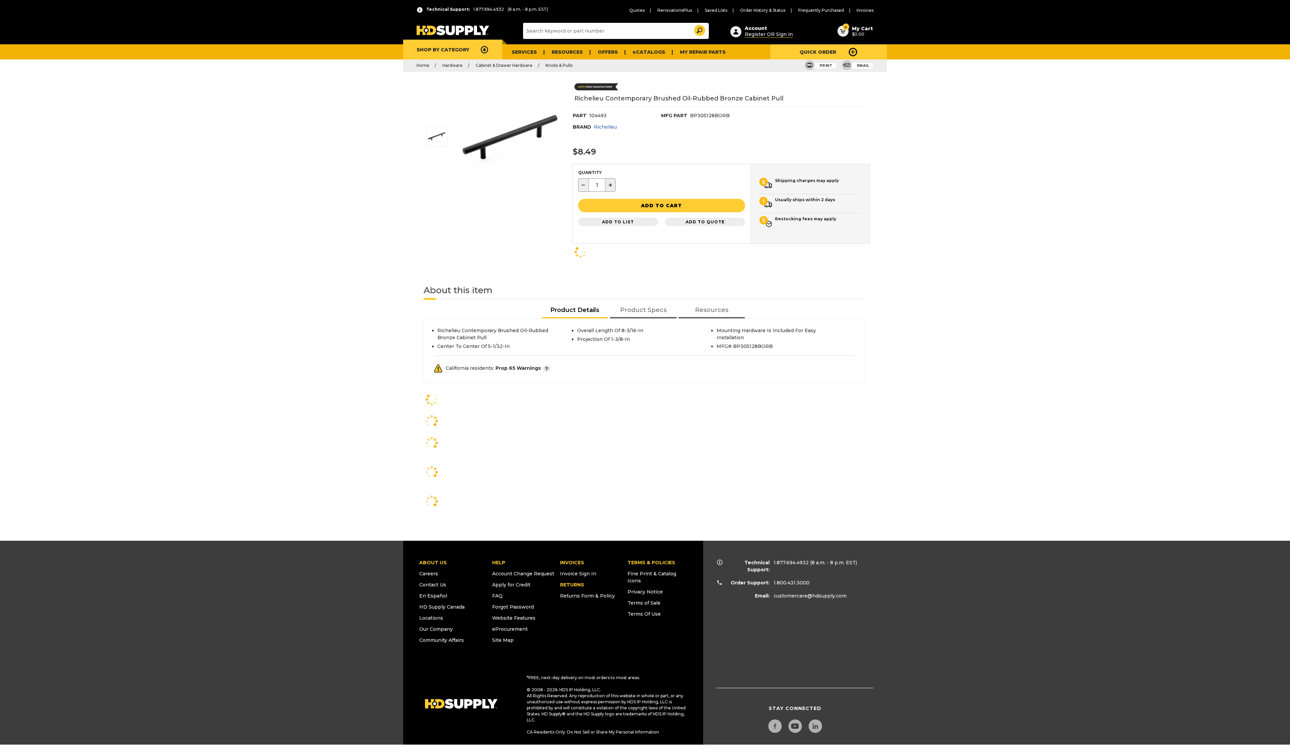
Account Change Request (523, 574)
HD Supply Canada (442, 607)
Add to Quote (705, 221)
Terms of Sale (644, 603)
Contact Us (432, 585)
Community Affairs (441, 640)
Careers (428, 574)
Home (423, 65)
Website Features (513, 618)
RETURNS (572, 585)
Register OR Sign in (769, 34)
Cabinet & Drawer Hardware (504, 65)
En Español (433, 596)
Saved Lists (716, 10)
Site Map (503, 640)
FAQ (497, 596)
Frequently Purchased (821, 10)
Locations (431, 618)
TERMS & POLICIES (651, 563)
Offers (608, 52)
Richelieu (605, 127)
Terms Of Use (644, 614)
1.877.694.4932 (791, 563)
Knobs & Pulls (559, 65)
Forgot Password (513, 607)
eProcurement (510, 629)
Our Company (436, 629)
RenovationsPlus (674, 10)
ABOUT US (433, 563)
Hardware (452, 65)
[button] (699, 29)
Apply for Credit (511, 585)
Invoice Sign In (578, 574)
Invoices (865, 10)
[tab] (575, 310)
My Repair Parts (703, 52)
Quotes (637, 10)
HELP (498, 563)
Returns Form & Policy (587, 596)
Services (524, 52)
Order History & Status (762, 10)
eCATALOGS (649, 52)
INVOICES (572, 563)
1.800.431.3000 (792, 583)
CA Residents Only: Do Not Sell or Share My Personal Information (593, 732)
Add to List (618, 221)
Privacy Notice (645, 592)
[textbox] (597, 185)
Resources (567, 52)
